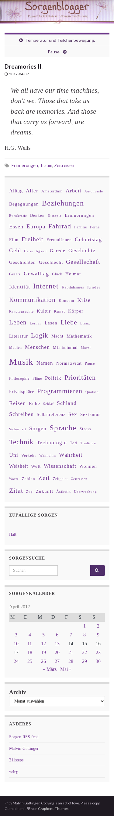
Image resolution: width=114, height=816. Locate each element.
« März (50, 669)
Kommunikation (32, 299)
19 (43, 652)
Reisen (17, 403)
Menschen (37, 347)
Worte (14, 479)
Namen (44, 363)
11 (29, 643)
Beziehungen (63, 203)
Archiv (17, 692)
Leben (18, 322)
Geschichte (81, 250)
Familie (80, 227)
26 (43, 661)
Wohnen (88, 466)
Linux (85, 323)
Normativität (69, 363)
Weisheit (18, 466)
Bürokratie (18, 215)
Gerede (57, 250)
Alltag (16, 190)
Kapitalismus (73, 287)
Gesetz (15, 274)
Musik (21, 362)
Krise (84, 300)
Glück (57, 274)
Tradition (88, 443)
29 (84, 661)
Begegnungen (24, 203)
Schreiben (21, 414)
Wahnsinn (47, 456)
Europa (35, 226)
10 (16, 643)
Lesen (51, 322)
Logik (39, 335)
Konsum (66, 300)
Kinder (93, 287)
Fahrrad (59, 226)
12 (43, 643)
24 (16, 661)
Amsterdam (52, 191)
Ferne (95, 227)
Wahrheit (70, 455)
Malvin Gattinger (24, 748)
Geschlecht (51, 262)
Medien (15, 347)
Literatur (18, 335)
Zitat (16, 490)
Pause (90, 364)
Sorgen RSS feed (24, 737)
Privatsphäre (21, 391)
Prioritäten (80, 377)
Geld (15, 250)
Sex (72, 414)
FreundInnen (59, 240)
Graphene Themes (53, 808)
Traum (46, 165)
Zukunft (44, 491)
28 (70, 661)
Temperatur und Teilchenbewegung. (60, 40)
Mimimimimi (65, 347)
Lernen (36, 323)
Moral (86, 347)
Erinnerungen (25, 165)
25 (29, 661)
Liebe (68, 322)
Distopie (55, 215)
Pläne (37, 378)
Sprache (63, 427)
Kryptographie (21, 311)
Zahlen (28, 479)
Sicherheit (17, 429)
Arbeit (73, 191)
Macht (57, 336)
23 (98, 652)
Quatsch (92, 392)
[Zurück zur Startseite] (57, 11)
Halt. (13, 534)
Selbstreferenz (51, 414)
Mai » (65, 669)
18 (29, 652)
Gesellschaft (83, 261)
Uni (13, 455)
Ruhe (34, 403)
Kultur (44, 310)
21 (70, 652)
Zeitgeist (60, 479)
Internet (46, 286)
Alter (32, 191)
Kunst (59, 311)
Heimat (73, 273)
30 (98, 661)
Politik (53, 378)
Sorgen (38, 428)
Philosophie (19, 378)
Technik (21, 442)
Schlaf (48, 404)
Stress (85, 428)
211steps (16, 760)
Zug (29, 491)
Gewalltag (36, 273)
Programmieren (59, 391)
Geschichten (22, 262)
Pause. (54, 51)
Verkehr (28, 455)
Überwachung (85, 491)
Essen (16, 227)
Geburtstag (88, 239)
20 (57, 652)
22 (84, 652)
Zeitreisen (64, 165)
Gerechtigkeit (35, 251)
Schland (67, 403)
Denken (37, 215)
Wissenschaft (60, 466)
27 (57, 661)
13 (57, 643)
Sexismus (90, 414)
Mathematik (79, 335)
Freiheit (32, 239)
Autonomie (94, 191)
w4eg (13, 771)
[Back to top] (100, 802)
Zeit (44, 477)
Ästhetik (63, 491)
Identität (19, 287)
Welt (36, 466)
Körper (75, 310)
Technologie (52, 443)
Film (14, 239)
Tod (73, 443)
